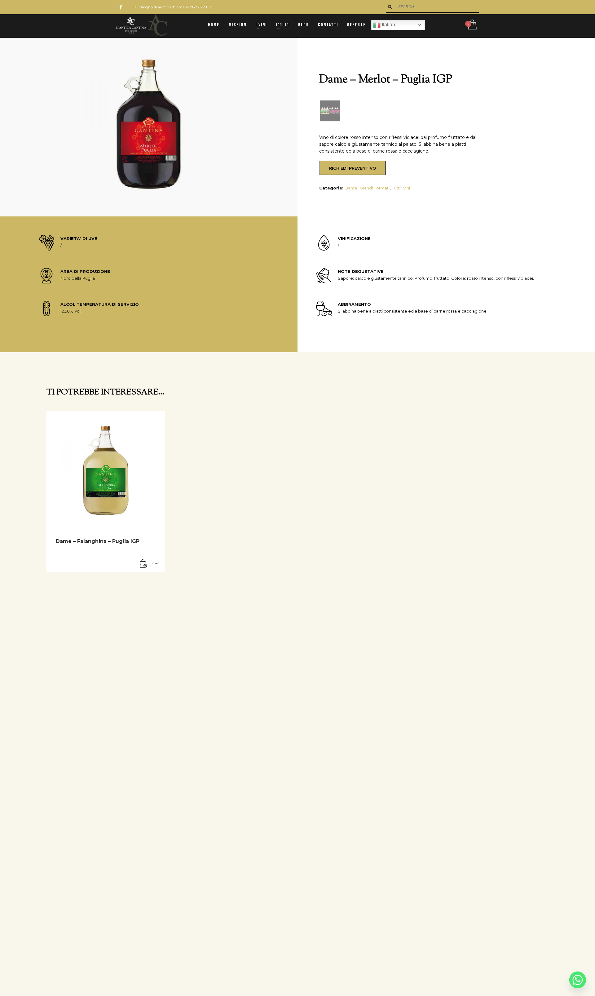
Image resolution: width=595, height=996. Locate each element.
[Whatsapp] (577, 980)
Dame (351, 187)
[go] (390, 7)
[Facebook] (121, 7)
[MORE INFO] (156, 564)
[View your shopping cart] (472, 25)
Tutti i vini (401, 187)
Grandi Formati (375, 187)
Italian (388, 24)
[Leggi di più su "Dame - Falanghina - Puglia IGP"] (143, 564)
